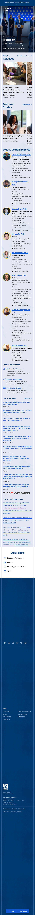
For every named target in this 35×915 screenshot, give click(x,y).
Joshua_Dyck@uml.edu (21, 230)
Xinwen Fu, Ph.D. (18, 234)
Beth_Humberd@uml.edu (21, 271)
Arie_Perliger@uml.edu (21, 305)
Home (4, 36)
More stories (27, 104)
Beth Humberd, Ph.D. (20, 252)
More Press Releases (24, 56)
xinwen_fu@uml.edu (20, 248)
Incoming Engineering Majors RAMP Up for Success (13, 137)
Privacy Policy (6, 811)
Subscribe (27, 398)
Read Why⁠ (16, 4)
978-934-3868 (18, 357)
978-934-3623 (18, 246)
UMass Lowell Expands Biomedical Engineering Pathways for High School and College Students (13, 91)
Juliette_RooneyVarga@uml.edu (22, 340)
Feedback (19, 811)
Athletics (21, 717)
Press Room (11, 36)
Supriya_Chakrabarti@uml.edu (22, 204)
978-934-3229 (18, 227)
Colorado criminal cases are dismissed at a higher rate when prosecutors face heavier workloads (17, 520)
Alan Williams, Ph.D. (20, 346)
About (5, 714)
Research (6, 719)
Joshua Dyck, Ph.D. (19, 209)
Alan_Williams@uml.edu (21, 360)
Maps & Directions (7, 808)
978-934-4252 (18, 175)
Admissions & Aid (24, 712)
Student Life (22, 714)
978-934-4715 (18, 337)
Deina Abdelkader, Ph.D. (21, 154)
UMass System (21, 808)
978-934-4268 (18, 303)
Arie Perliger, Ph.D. (19, 275)
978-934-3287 (18, 201)
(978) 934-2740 (18, 269)
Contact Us (14, 808)
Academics (7, 717)
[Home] (7, 9)
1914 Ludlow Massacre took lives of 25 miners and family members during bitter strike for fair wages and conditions (17, 542)
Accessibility (13, 811)
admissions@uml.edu (11, 804)
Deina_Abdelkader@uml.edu (22, 177)
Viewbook (6, 712)
